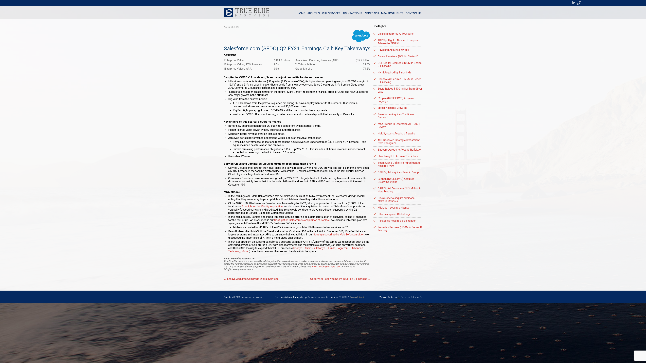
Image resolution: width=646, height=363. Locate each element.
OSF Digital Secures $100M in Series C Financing (400, 64)
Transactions (352, 13)
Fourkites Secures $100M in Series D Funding (400, 229)
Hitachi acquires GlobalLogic (394, 214)
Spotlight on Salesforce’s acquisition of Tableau (302, 220)
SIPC (347, 297)
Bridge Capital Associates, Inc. (315, 297)
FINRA (341, 297)
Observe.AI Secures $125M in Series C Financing (399, 80)
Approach (372, 13)
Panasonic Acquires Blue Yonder (397, 220)
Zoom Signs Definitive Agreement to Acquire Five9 (399, 164)
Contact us (413, 13)
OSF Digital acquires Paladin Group (398, 172)
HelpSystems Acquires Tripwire (396, 133)
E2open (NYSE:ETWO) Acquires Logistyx (396, 100)
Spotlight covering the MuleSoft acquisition (338, 234)
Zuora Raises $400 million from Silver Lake (400, 90)
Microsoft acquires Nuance (393, 207)
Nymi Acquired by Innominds (394, 72)
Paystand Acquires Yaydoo (393, 49)
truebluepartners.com (251, 297)
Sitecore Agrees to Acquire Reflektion (400, 149)
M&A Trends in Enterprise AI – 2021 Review (399, 125)
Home (301, 13)
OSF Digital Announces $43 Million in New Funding (399, 190)
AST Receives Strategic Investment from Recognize (399, 141)
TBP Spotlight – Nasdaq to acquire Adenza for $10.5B (398, 42)
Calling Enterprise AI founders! (396, 33)
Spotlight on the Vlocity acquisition (262, 206)
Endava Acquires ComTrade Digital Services (251, 278)
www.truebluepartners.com (326, 266)
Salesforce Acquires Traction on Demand (396, 116)
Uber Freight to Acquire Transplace (398, 156)
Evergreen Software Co (411, 297)
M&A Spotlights (392, 13)
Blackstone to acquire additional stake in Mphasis (396, 199)
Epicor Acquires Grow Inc (392, 107)
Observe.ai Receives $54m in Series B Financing (340, 278)
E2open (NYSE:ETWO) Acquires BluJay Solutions (396, 180)
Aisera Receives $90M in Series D (398, 56)
